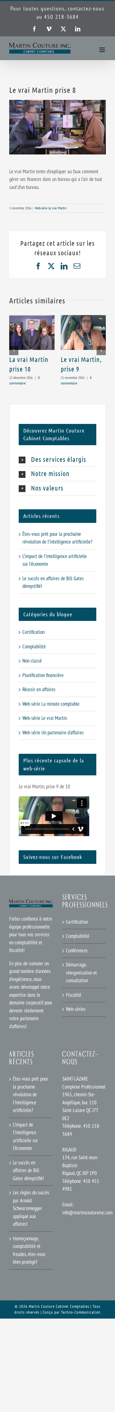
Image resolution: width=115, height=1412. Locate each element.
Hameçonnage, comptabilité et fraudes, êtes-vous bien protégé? (29, 1250)
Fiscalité (73, 994)
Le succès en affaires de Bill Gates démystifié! (28, 1170)
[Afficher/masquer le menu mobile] (102, 50)
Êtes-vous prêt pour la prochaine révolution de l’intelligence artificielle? (30, 1094)
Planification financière (42, 675)
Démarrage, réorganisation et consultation (81, 972)
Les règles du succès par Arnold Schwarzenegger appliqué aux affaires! (31, 1208)
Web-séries (76, 1009)
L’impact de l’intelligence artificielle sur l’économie (25, 1136)
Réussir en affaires (39, 689)
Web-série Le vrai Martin (50, 208)
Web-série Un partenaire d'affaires (53, 732)
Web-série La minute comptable (50, 703)
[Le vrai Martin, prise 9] (83, 318)
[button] (13, 350)
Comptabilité (34, 646)
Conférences (77, 950)
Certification (33, 632)
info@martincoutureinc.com (87, 1212)
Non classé (32, 660)
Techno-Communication (81, 1312)
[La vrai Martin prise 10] (32, 318)
